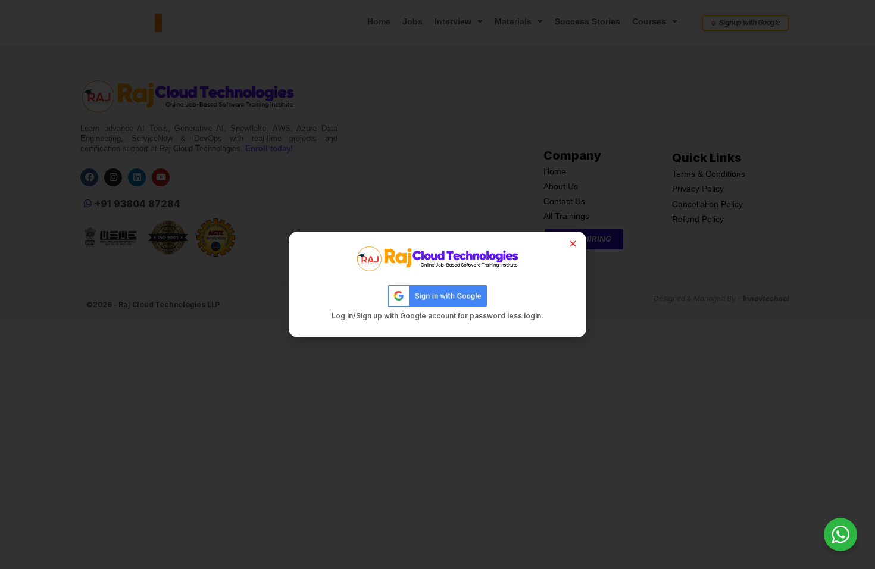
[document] (437, 284)
